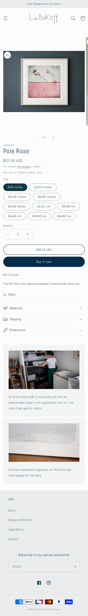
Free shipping (23, 166)
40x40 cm (14, 216)
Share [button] (12, 294)
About (12, 510)
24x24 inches (17, 206)
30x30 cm (68, 206)
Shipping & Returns (20, 520)
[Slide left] (34, 137)
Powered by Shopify (51, 609)
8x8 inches (15, 187)
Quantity (8, 225)
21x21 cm (43, 206)
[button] (5, 18)
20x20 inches (46, 197)
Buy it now (44, 262)
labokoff (39, 609)
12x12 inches (43, 187)
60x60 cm (64, 216)
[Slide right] (53, 137)
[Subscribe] (75, 566)
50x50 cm (39, 216)
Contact (13, 539)
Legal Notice (16, 529)
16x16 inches (17, 197)
